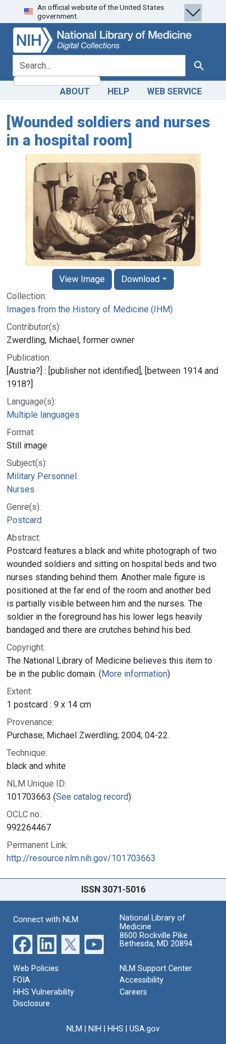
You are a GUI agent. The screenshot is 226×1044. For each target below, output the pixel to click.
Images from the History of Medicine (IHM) (90, 309)
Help (118, 91)
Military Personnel (42, 476)
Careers (133, 992)
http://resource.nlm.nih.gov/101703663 (81, 858)
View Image (82, 279)
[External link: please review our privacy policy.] (22, 943)
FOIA (21, 980)
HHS (115, 1029)
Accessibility (141, 980)
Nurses (21, 489)
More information (134, 674)
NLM (74, 1029)
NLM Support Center (156, 968)
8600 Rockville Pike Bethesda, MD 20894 (156, 940)
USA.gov (144, 1029)
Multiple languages (43, 414)
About (75, 91)
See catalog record (92, 797)
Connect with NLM (45, 919)
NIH (94, 1029)
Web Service (174, 91)
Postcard (24, 520)
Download (140, 279)
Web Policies (36, 968)
